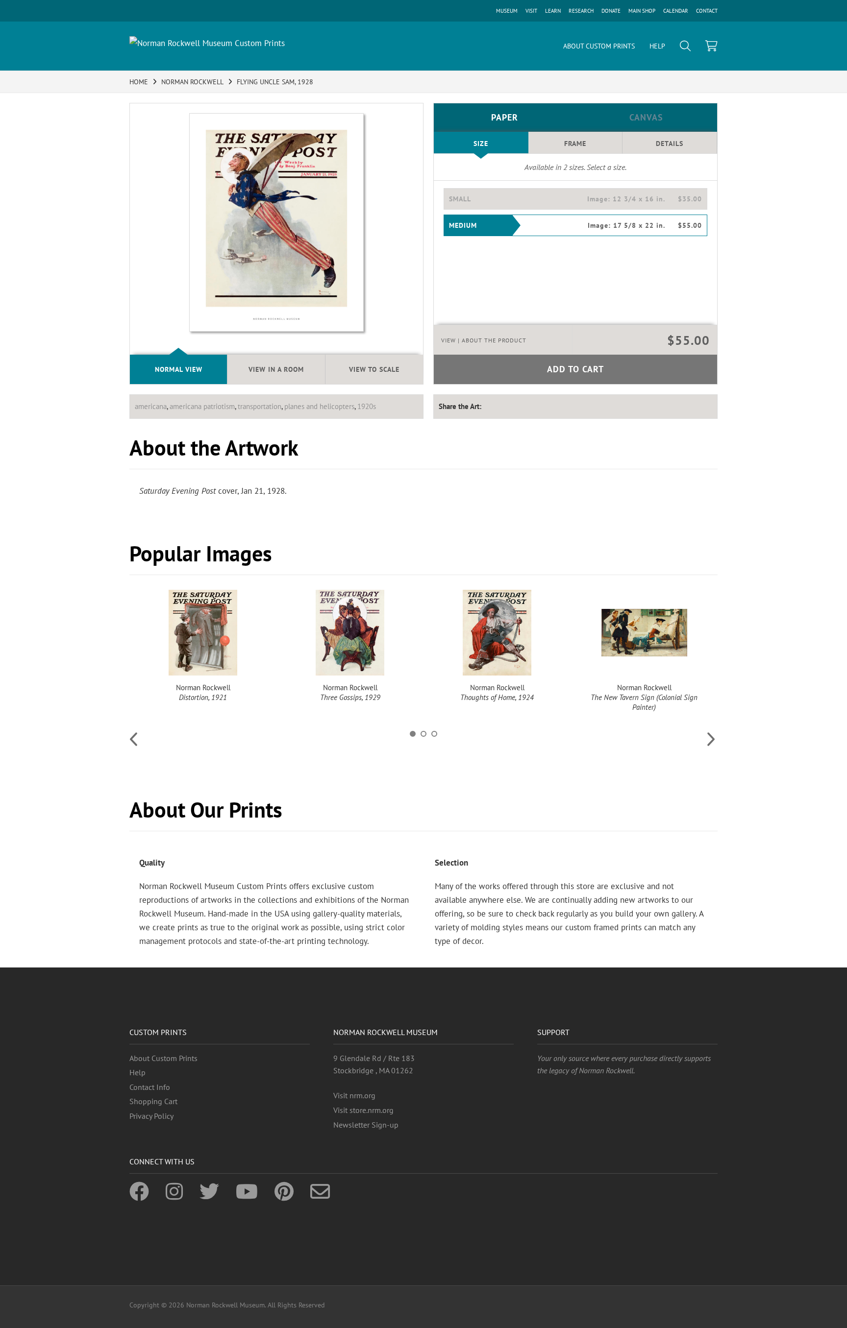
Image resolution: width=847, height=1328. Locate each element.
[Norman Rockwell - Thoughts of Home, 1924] (497, 633)
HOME (138, 81)
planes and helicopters (319, 406)
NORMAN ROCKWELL (192, 81)
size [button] (480, 143)
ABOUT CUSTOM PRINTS (599, 46)
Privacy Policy (151, 1116)
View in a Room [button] (276, 369)
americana (151, 406)
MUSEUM (507, 10)
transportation (259, 406)
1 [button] (413, 734)
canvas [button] (646, 117)
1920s (366, 406)
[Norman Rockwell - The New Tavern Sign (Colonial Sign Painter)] (644, 633)
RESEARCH (581, 10)
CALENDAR (675, 10)
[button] (575, 199)
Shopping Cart (153, 1101)
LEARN (553, 10)
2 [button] (423, 734)
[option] (202, 646)
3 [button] (434, 734)
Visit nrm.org (354, 1095)
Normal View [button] (178, 369)
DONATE (611, 10)
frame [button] (575, 143)
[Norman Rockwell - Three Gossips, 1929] (350, 633)
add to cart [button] (575, 369)
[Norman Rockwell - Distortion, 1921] (203, 633)
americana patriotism (202, 406)
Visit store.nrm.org (363, 1110)
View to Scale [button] (374, 369)
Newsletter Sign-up (366, 1125)
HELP (657, 46)
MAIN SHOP (641, 10)
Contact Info (149, 1087)
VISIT (531, 10)
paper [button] (504, 117)
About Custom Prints (163, 1058)
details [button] (669, 143)
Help (137, 1072)
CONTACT (707, 10)
